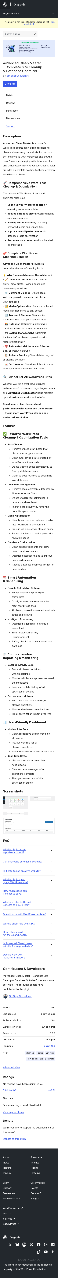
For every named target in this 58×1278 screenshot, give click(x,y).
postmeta (49, 1059)
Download (10, 83)
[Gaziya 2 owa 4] (51, 800)
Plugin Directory (11, 13)
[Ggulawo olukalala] (53, 4)
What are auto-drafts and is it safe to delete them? (17, 903)
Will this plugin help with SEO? (19, 923)
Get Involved (37, 1182)
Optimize (50, 1053)
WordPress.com (13, 1208)
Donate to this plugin (14, 1138)
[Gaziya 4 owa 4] (51, 821)
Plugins (34, 1167)
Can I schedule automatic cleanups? (22, 861)
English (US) (49, 1046)
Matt (7, 1213)
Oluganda (15, 1237)
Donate (36, 1193)
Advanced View (11, 1067)
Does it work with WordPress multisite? (24, 914)
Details (10, 95)
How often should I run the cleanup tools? (15, 933)
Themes (34, 1162)
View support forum (13, 1112)
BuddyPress (11, 1223)
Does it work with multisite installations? (14, 956)
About (6, 1157)
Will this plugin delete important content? (14, 851)
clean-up (30, 1053)
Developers (9, 1193)
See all (51, 1089)
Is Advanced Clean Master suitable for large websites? (18, 945)
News (6, 1162)
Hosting (7, 1167)
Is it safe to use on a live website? (22, 871)
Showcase (36, 1157)
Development (13, 118)
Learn (6, 1182)
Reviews (10, 102)
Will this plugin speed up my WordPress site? (15, 881)
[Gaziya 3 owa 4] (23, 815)
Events (34, 1187)
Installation (12, 110)
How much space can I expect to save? (15, 892)
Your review (9, 1089)
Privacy (7, 1172)
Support (10, 126)
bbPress (9, 1218)
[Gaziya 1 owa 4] (23, 800)
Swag (35, 1198)
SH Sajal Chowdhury (18, 75)
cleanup (39, 1053)
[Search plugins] (34, 34)
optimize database (34, 1059)
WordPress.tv (12, 1198)
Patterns (35, 1172)
